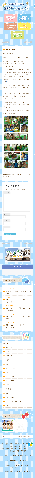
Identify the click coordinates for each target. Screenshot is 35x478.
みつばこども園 (10, 376)
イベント (8, 351)
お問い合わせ (18, 444)
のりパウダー (9, 364)
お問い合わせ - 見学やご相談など (17, 34)
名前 (5, 214)
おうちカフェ (9, 355)
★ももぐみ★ (11, 49)
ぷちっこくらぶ (10, 368)
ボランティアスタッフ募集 (19, 448)
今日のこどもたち (22, 174)
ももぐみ (8, 176)
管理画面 (23, 451)
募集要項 (8, 389)
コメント (6, 192)
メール (6, 220)
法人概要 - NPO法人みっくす (11, 18)
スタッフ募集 (6, 448)
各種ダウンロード (24, 26)
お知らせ (8, 360)
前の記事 (7, 42)
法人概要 (9, 444)
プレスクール (9, 372)
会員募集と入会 (27, 444)
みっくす (13, 174)
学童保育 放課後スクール (13, 401)
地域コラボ (9, 393)
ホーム (4, 444)
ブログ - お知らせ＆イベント (11, 26)
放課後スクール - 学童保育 (24, 18)
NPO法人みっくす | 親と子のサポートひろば (16, 8)
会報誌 (7, 384)
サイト (6, 226)
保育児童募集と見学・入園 (17, 446)
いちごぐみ (9, 347)
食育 (7, 405)
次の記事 (27, 42)
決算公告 (16, 451)
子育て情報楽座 (10, 397)
